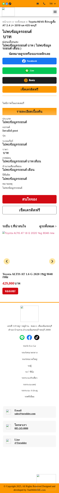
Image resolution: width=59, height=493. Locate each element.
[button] (54, 11)
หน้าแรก (6, 21)
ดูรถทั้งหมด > (48, 226)
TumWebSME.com (36, 490)
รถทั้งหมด (20, 21)
